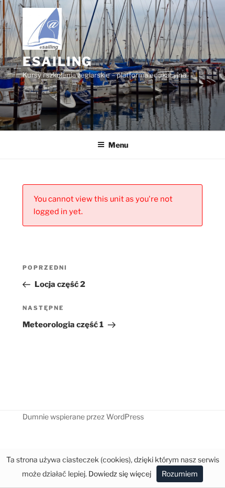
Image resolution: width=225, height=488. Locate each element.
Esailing (57, 61)
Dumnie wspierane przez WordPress (83, 416)
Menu (118, 144)
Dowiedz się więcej (119, 473)
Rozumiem (180, 473)
